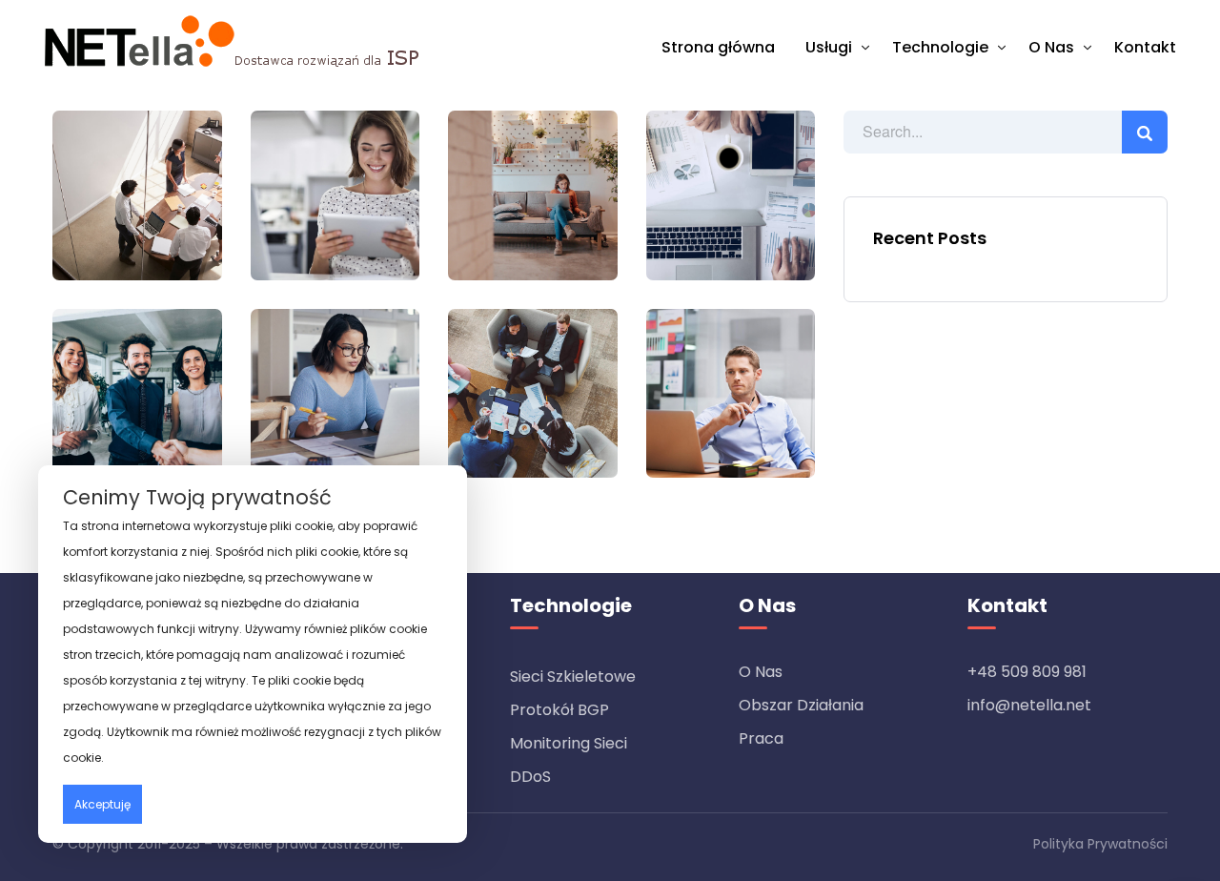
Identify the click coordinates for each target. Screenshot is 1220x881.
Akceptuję (102, 804)
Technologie (940, 47)
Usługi (828, 47)
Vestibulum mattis (730, 389)
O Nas (1051, 47)
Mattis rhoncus (334, 191)
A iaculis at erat (137, 389)
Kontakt (1145, 47)
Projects (100, 236)
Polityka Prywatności (1100, 843)
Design (371, 222)
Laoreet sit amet (532, 191)
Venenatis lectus (730, 191)
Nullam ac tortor (335, 389)
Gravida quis (532, 389)
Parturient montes (137, 191)
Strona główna (718, 47)
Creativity (568, 236)
